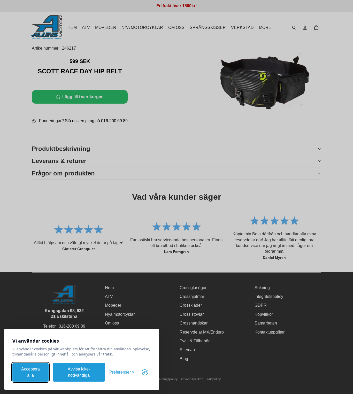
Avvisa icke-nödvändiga (79, 372)
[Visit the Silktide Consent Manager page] (145, 372)
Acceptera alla (30, 372)
